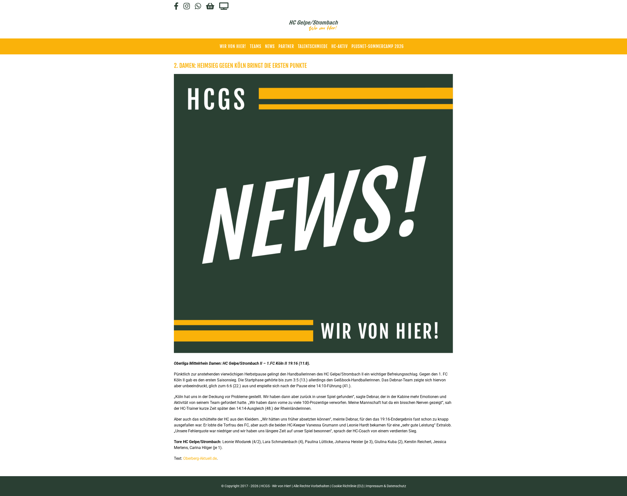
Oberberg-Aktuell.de (200, 458)
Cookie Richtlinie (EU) (348, 486)
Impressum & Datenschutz (386, 486)
